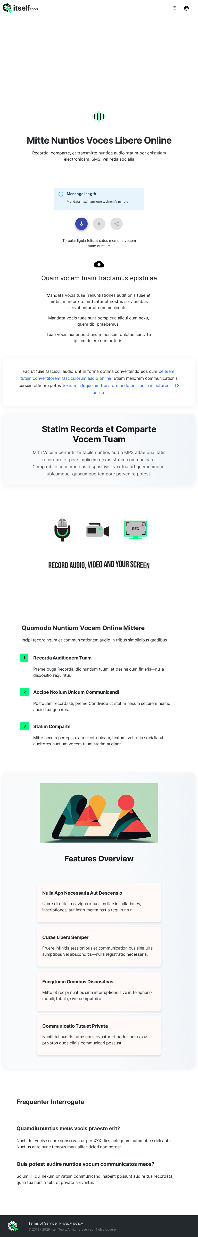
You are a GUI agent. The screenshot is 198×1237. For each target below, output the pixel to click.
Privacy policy (71, 1223)
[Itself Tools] (99, 550)
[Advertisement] (99, 54)
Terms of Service (42, 1223)
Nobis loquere (106, 1229)
